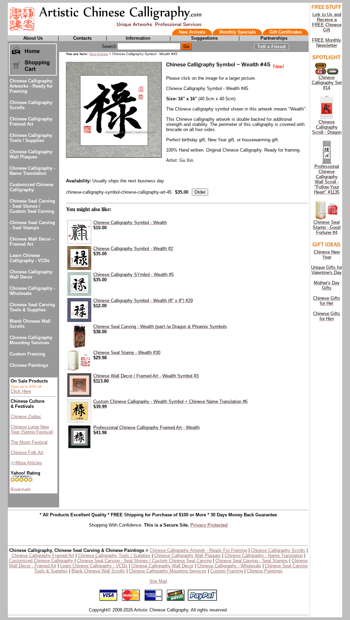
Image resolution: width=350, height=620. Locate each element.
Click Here (21, 391)
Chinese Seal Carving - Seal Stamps (32, 225)
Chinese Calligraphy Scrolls (278, 550)
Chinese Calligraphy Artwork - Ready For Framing (198, 550)
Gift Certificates (285, 32)
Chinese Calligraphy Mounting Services (31, 340)
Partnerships (273, 38)
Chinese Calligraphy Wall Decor (31, 274)
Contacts (82, 38)
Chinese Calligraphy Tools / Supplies (31, 138)
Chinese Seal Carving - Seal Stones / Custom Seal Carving (32, 206)
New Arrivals (192, 32)
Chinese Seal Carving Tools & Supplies (32, 307)
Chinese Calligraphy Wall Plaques (31, 154)
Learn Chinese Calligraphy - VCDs (30, 258)
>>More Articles (26, 462)
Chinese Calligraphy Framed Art (31, 121)
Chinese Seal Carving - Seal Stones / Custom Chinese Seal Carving (144, 560)
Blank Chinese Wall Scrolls (98, 570)
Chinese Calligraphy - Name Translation (32, 171)
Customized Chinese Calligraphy (31, 187)
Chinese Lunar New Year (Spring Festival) (32, 429)
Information (138, 38)
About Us (33, 38)
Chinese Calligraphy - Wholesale (229, 565)
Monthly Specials (237, 32)
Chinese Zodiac (26, 416)
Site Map (158, 581)
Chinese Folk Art (27, 452)
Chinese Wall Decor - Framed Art (32, 241)
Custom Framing (27, 354)
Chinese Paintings (29, 365)
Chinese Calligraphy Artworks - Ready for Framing (31, 86)
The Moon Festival (29, 442)
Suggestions (204, 38)
